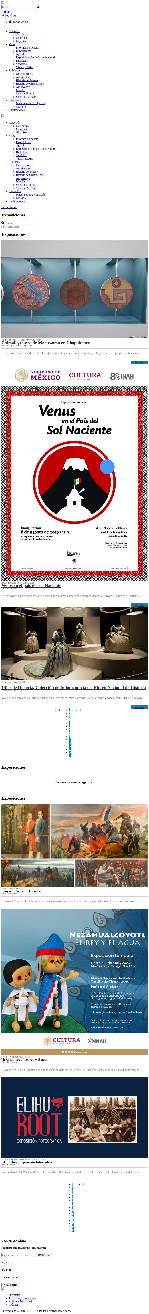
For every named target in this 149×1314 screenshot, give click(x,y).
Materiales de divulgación (30, 103)
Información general (27, 47)
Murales (20, 90)
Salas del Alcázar (26, 96)
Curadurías (22, 34)
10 (70, 739)
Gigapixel (21, 41)
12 (70, 746)
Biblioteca (22, 60)
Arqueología (23, 86)
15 (70, 755)
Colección (14, 31)
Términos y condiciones (22, 1298)
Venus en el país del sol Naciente (31, 585)
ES (7, 15)
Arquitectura (23, 77)
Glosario (21, 106)
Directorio (14, 1294)
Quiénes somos (24, 73)
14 (70, 752)
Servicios (21, 63)
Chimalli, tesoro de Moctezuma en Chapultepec (45, 342)
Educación (15, 100)
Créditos (13, 1304)
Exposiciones (23, 50)
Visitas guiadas (24, 67)
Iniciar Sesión (20, 21)
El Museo (14, 70)
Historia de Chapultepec (30, 83)
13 (70, 749)
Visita (12, 44)
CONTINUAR (43, 1255)
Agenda (20, 54)
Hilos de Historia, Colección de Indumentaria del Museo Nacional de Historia (73, 687)
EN (15, 15)
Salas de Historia (25, 93)
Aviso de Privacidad (20, 1301)
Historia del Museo (27, 80)
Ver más (139, 362)
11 (70, 742)
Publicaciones (17, 109)
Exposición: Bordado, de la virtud (35, 57)
